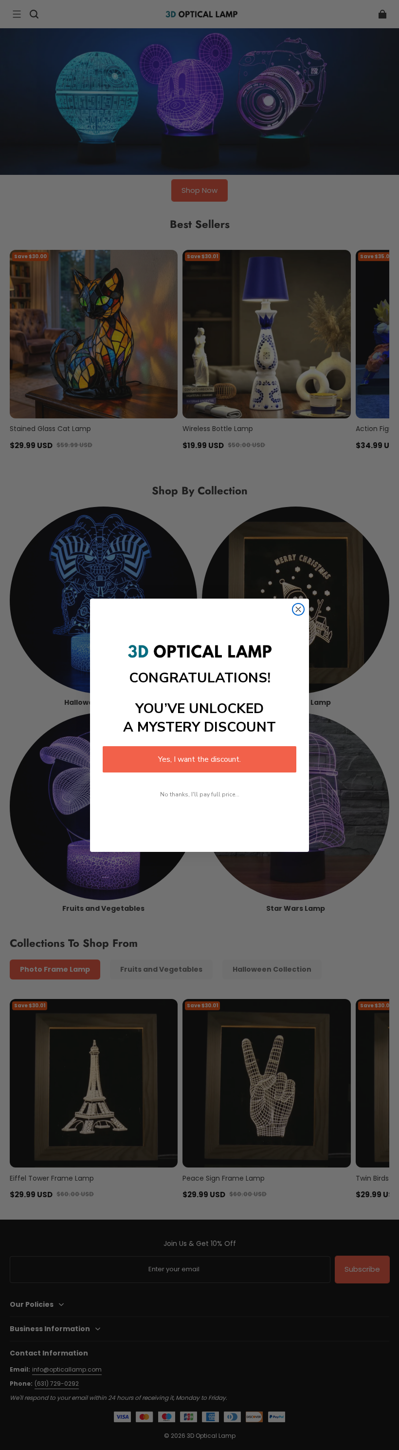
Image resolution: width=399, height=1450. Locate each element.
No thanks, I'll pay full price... (199, 794)
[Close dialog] (298, 609)
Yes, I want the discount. (199, 759)
